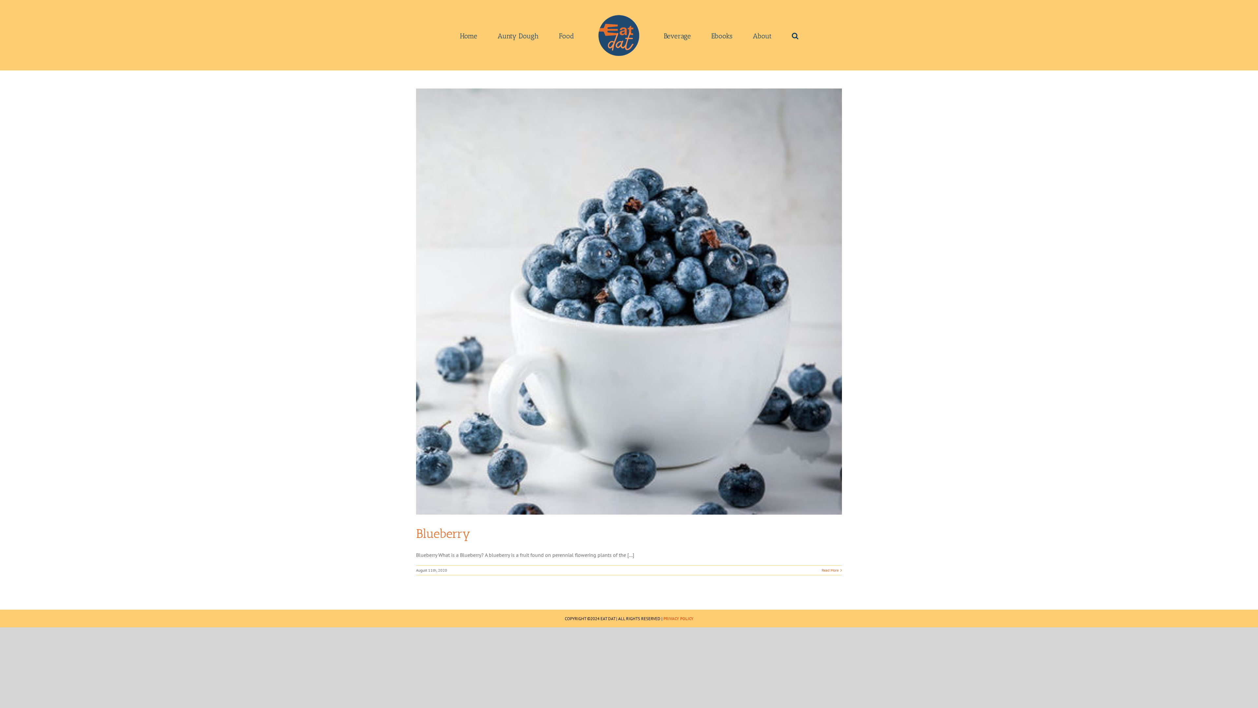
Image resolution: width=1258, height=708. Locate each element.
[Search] (748, 35)
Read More (830, 570)
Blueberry (443, 533)
